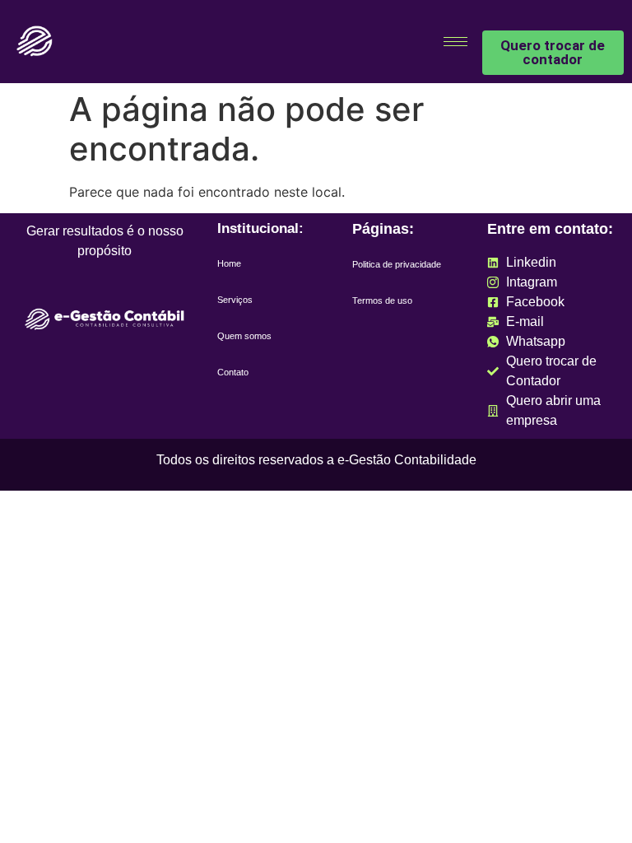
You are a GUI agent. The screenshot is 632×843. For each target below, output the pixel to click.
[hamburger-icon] (455, 41)
